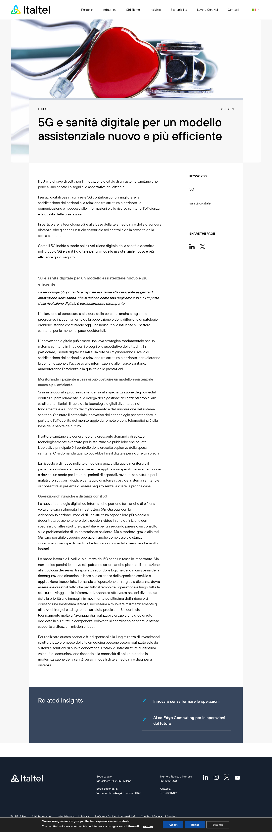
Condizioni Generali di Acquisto (158, 816)
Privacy (85, 816)
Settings (217, 825)
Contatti (233, 10)
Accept (173, 825)
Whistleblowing (66, 816)
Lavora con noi (207, 10)
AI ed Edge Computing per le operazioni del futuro (189, 720)
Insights (155, 10)
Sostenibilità (179, 10)
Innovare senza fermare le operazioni (186, 701)
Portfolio (87, 10)
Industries (109, 10)
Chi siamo (133, 10)
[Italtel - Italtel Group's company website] (31, 9)
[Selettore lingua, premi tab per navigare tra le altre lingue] (255, 10)
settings (148, 826)
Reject (195, 825)
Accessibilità (128, 816)
